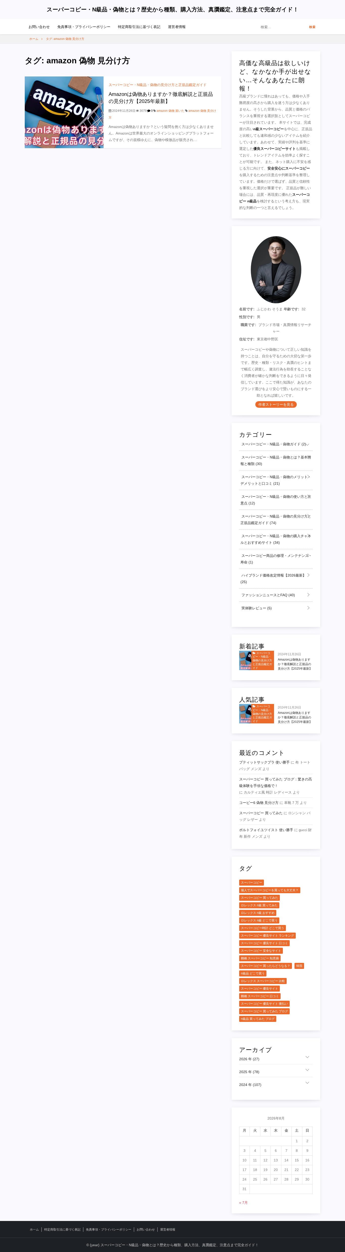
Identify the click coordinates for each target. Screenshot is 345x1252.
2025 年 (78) (249, 1072)
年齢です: (291, 309)
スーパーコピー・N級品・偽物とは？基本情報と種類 (275, 460)
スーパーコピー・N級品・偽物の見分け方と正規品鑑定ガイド (158, 85)
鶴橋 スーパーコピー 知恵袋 (260, 958)
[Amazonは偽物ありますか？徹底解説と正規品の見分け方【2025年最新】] (64, 112)
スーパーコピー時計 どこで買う (262, 928)
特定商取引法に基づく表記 (139, 27)
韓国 (299, 966)
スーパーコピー (251, 882)
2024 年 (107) (250, 1085)
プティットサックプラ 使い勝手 (264, 762)
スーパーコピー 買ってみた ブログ (264, 1011)
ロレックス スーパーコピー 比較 (263, 981)
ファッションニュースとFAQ (267, 595)
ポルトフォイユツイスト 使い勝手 (266, 830)
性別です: (247, 317)
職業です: (248, 325)
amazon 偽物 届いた (170, 111)
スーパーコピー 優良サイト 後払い (264, 1003)
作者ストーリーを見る (276, 404)
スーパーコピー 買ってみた (261, 813)
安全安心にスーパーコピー (288, 168)
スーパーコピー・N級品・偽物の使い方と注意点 (275, 500)
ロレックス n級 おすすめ (258, 913)
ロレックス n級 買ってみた (259, 905)
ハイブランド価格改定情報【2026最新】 (273, 578)
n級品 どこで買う (253, 973)
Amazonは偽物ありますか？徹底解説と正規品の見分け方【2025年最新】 (295, 664)
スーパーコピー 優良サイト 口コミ (264, 943)
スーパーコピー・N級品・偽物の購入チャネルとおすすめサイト (275, 539)
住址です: (247, 339)
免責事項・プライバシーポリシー (83, 27)
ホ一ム (34, 1229)
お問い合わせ (39, 27)
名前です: (247, 309)
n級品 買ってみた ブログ (258, 1019)
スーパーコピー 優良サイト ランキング (267, 935)
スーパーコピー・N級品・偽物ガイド (273, 444)
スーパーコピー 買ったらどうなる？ (265, 966)
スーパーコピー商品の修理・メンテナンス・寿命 (276, 559)
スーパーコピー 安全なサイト (261, 950)
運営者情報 (177, 27)
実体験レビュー (256, 608)
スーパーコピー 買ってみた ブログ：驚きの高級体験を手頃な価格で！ (275, 782)
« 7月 (243, 1203)
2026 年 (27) (249, 1059)
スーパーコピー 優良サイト (259, 988)
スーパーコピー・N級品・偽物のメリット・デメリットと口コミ (275, 480)
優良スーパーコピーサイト (274, 149)
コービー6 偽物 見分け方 (259, 803)
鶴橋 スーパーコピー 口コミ (260, 996)
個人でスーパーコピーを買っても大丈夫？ (270, 890)
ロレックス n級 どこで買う (259, 920)
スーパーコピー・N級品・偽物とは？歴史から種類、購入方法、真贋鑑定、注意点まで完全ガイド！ (173, 9)
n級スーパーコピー (268, 129)
